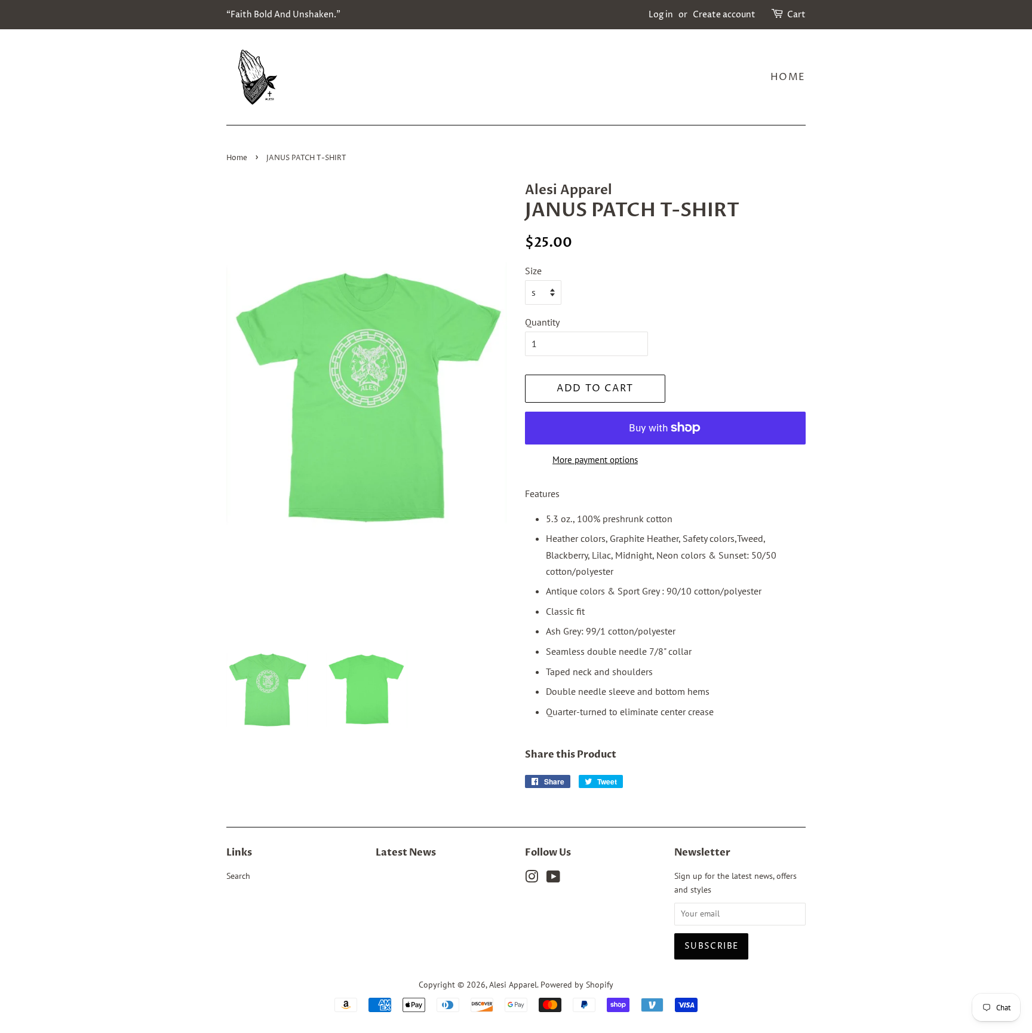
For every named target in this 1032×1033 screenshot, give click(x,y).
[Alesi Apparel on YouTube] (553, 878)
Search (238, 875)
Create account (724, 14)
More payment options (595, 459)
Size (533, 271)
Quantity (542, 322)
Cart (796, 14)
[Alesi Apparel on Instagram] (531, 878)
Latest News (406, 852)
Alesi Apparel (513, 984)
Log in (661, 14)
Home (788, 77)
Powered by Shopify (576, 984)
